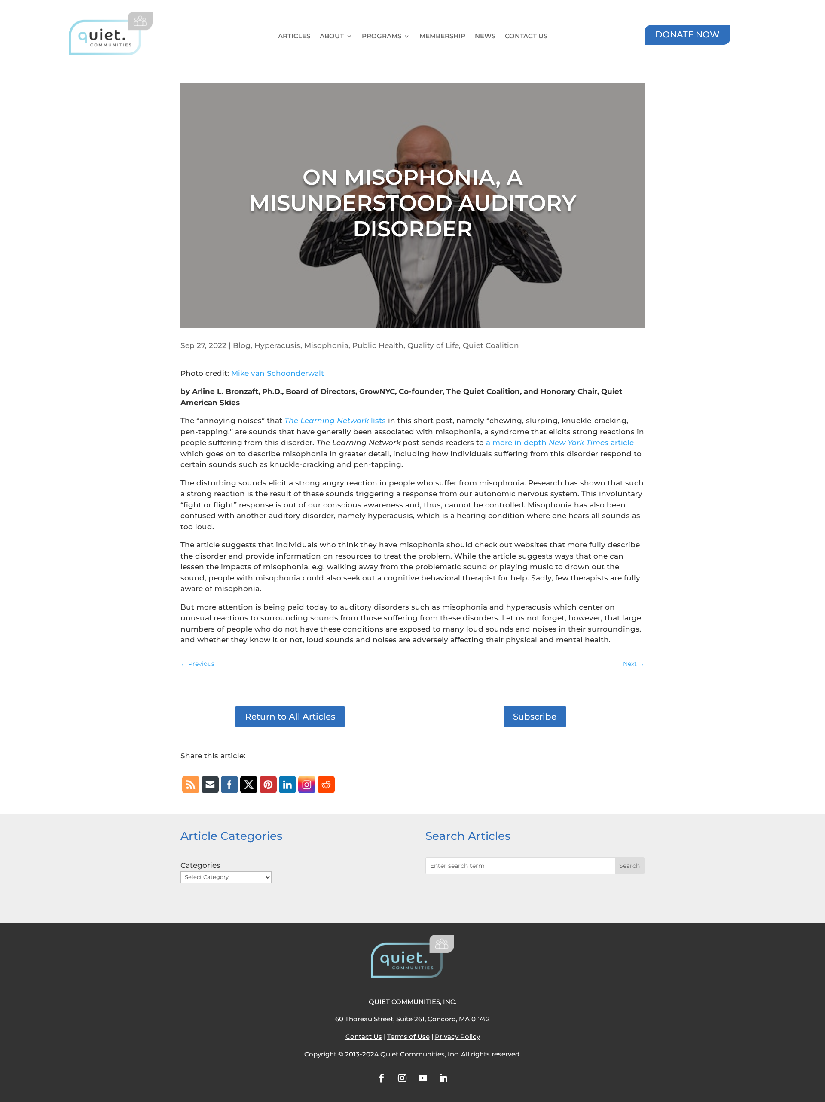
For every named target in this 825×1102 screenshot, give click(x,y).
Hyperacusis (277, 345)
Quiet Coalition (491, 345)
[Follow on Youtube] (422, 1078)
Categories (200, 865)
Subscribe (534, 716)
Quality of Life (433, 345)
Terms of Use (408, 1036)
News (485, 36)
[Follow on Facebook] (381, 1078)
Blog (242, 345)
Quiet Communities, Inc (419, 1054)
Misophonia (326, 345)
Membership (442, 36)
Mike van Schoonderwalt (277, 373)
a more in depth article (560, 442)
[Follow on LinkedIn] (443, 1078)
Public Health (377, 345)
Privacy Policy (457, 1036)
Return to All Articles (290, 716)
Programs (381, 36)
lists (335, 420)
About (332, 36)
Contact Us (526, 36)
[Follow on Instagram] (402, 1078)
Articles (294, 36)
